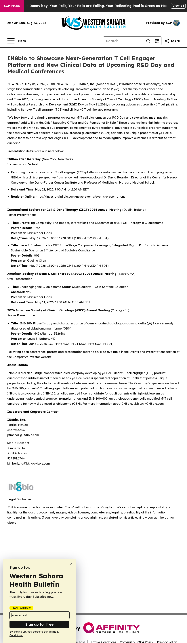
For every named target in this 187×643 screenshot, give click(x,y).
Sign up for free (39, 624)
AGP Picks (12, 6)
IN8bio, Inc (86, 84)
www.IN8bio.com (152, 403)
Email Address (21, 608)
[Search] (148, 41)
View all (178, 5)
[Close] (71, 563)
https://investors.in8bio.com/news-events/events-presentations (80, 196)
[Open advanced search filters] (156, 41)
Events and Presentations (147, 352)
